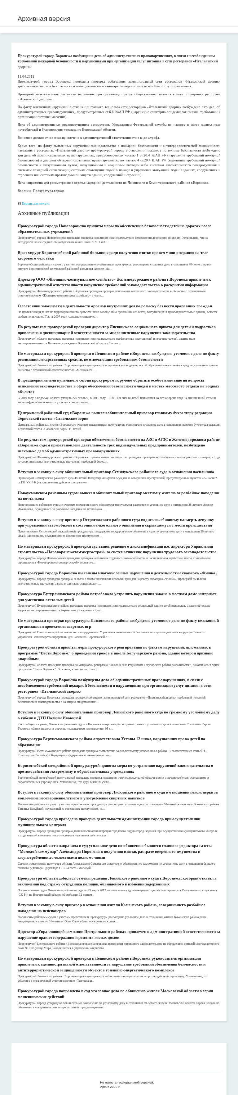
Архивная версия (44, 18)
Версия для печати (36, 203)
